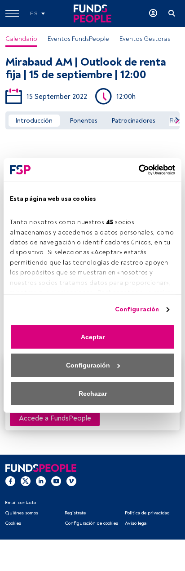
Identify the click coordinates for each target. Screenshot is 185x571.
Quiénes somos (21, 513)
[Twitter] (26, 480)
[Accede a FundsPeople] (153, 13)
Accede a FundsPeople (55, 418)
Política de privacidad (147, 513)
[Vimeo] (71, 480)
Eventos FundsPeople (78, 39)
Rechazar (93, 393)
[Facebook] (10, 480)
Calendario (21, 39)
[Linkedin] (41, 480)
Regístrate (75, 513)
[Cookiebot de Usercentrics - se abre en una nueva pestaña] (136, 169)
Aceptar (93, 337)
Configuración (137, 309)
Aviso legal (136, 523)
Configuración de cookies (91, 523)
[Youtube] (56, 480)
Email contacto (20, 502)
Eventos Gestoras (144, 39)
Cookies (13, 523)
